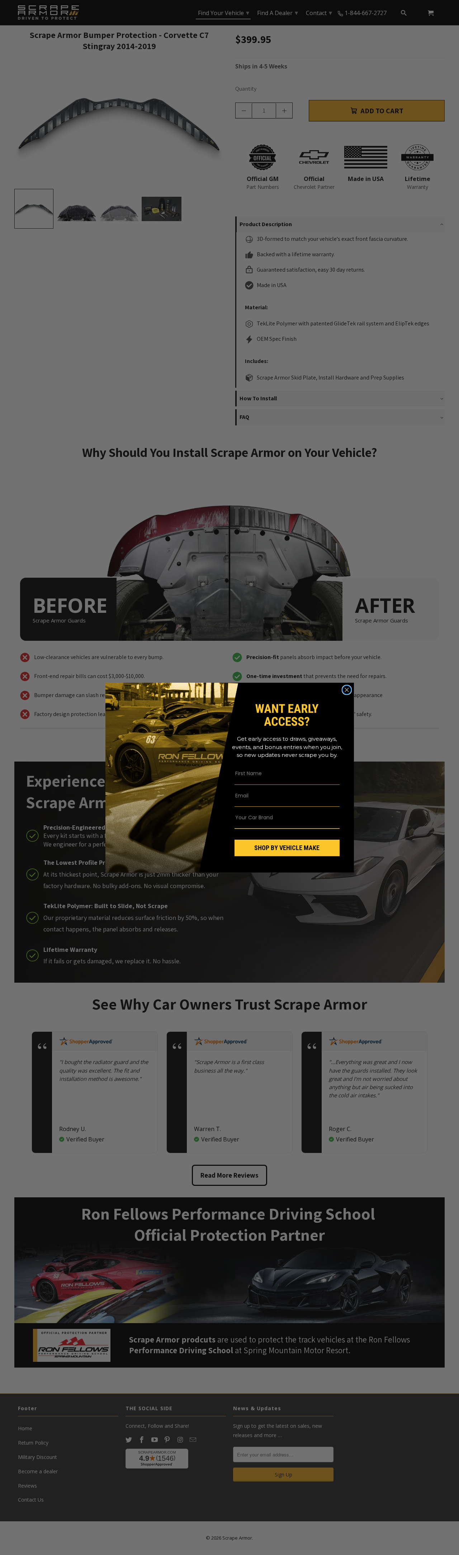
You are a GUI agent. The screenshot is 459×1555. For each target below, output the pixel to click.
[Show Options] (332, 817)
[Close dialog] (346, 690)
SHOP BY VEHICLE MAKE (287, 848)
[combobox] (282, 817)
